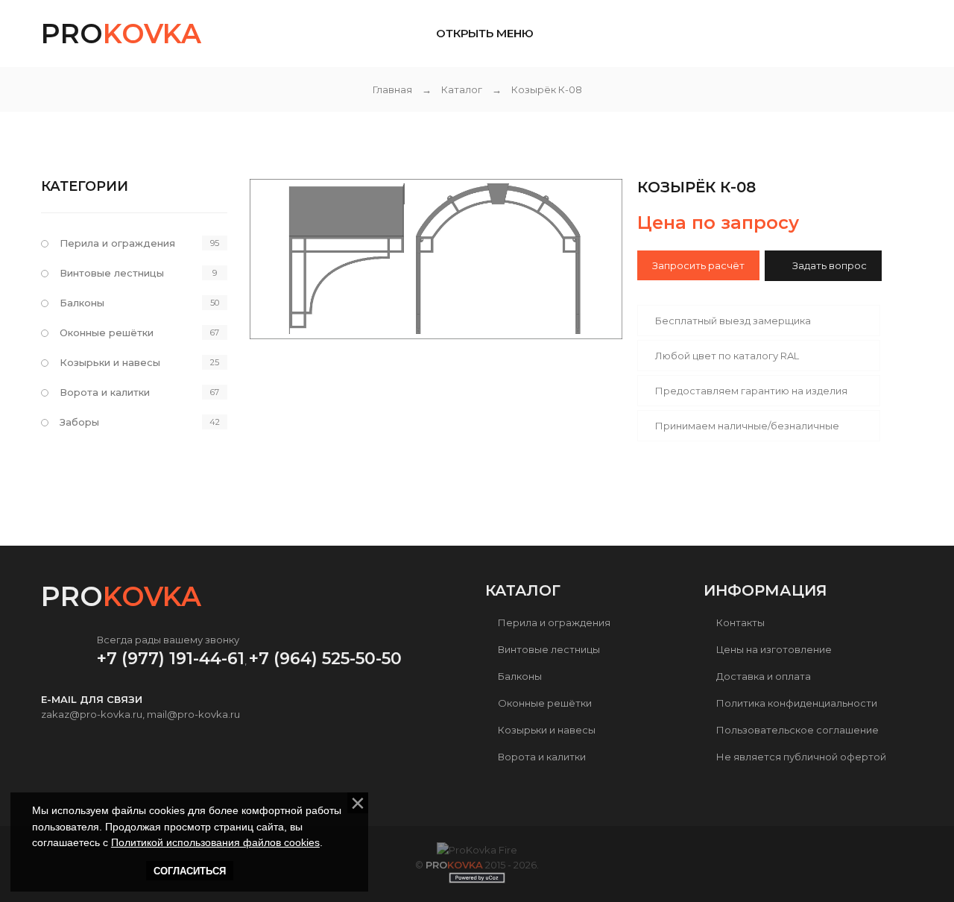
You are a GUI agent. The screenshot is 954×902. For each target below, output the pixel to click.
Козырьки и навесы (110, 362)
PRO (121, 33)
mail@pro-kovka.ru (193, 714)
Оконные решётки (107, 332)
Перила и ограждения (117, 243)
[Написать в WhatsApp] (834, 36)
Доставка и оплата (763, 676)
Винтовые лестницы (112, 273)
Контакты (740, 622)
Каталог (461, 89)
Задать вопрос (829, 265)
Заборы (79, 422)
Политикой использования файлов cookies (215, 842)
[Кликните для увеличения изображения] (436, 259)
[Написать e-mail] (869, 33)
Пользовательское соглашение (797, 730)
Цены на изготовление (774, 649)
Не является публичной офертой (801, 757)
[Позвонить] (896, 33)
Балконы (82, 303)
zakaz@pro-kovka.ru (91, 714)
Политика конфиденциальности (796, 703)
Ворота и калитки (105, 392)
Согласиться (190, 871)
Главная (392, 89)
